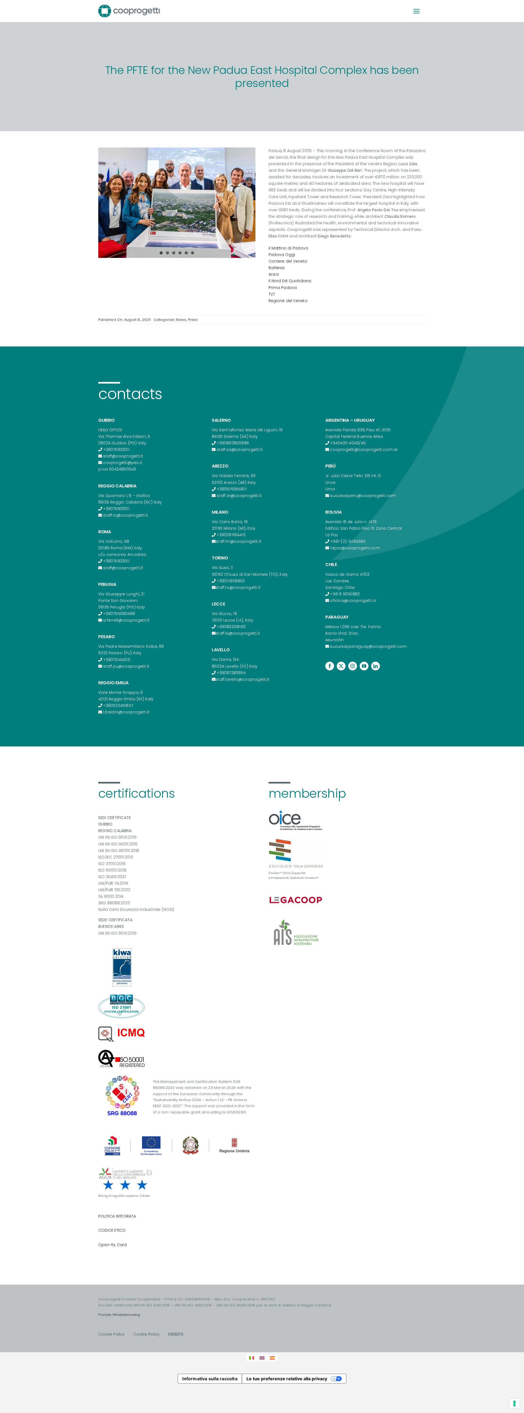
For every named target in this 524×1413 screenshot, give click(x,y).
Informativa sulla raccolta (209, 1378)
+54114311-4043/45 (348, 443)
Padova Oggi (282, 254)
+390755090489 (119, 613)
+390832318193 (231, 626)
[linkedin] (375, 666)
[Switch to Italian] (251, 1357)
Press (193, 319)
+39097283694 (231, 673)
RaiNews (277, 267)
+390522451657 (118, 705)
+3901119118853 (231, 581)
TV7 (272, 294)
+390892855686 (233, 443)
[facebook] (329, 666)
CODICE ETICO (112, 1230)
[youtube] (364, 666)
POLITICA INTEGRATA (117, 1216)
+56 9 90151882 (345, 594)
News (181, 319)
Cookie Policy (111, 1334)
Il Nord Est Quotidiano (290, 281)
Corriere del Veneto (288, 261)
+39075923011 (116, 449)
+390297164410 (231, 535)
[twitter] (341, 666)
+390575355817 (231, 489)
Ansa (274, 274)
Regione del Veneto (288, 300)
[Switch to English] (262, 1357)
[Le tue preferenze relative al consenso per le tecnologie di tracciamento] (514, 1403)
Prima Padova (283, 287)
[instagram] (352, 666)
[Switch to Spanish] (272, 1357)
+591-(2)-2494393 (347, 541)
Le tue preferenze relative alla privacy (286, 1378)
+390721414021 (116, 659)
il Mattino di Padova (288, 248)
